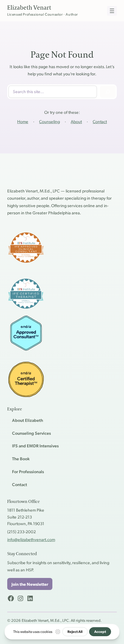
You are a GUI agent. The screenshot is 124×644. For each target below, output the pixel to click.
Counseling (49, 121)
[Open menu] (112, 11)
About (76, 121)
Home (22, 121)
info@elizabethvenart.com (31, 539)
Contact (100, 121)
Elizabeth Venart (29, 8)
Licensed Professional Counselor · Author (42, 14)
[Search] (108, 92)
